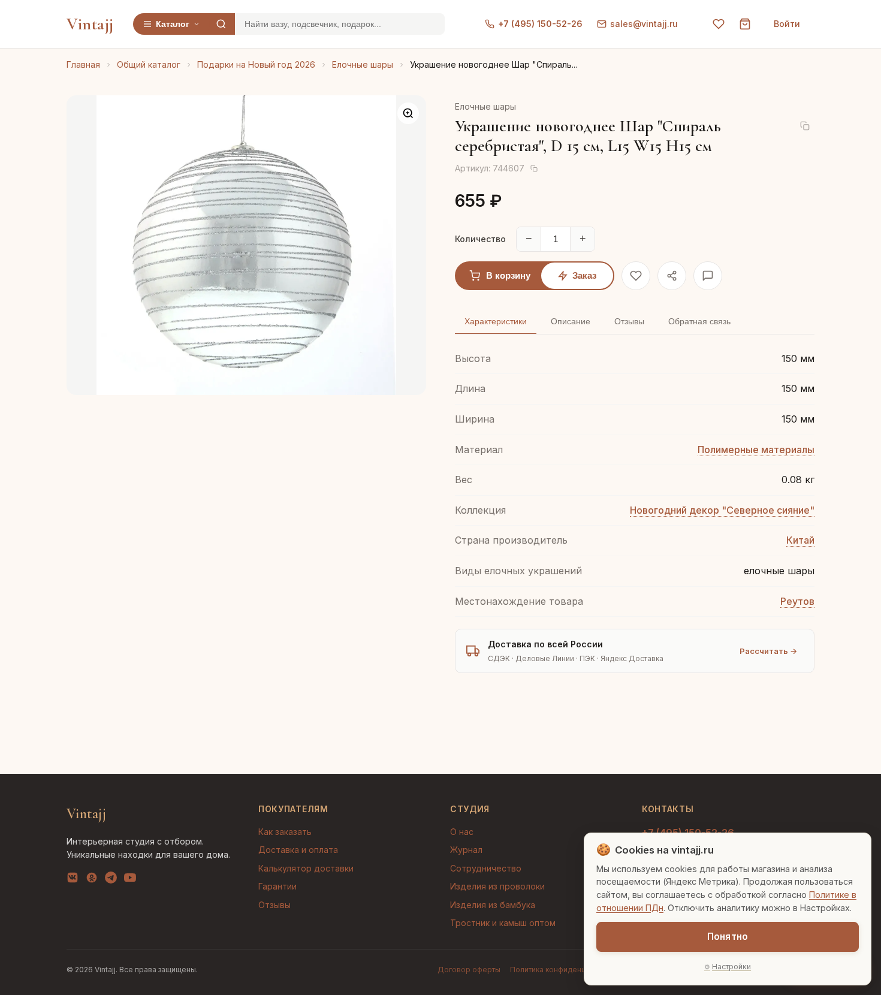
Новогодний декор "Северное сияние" (722, 510)
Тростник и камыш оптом (503, 923)
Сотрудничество (485, 868)
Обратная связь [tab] (699, 321)
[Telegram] (111, 880)
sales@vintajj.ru (644, 24)
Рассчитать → (768, 651)
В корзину (508, 275)
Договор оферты (469, 969)
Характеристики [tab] (495, 321)
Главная (83, 64)
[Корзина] (745, 24)
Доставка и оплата (298, 850)
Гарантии (277, 886)
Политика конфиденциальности (566, 969)
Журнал (466, 850)
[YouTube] (130, 880)
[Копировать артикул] (534, 168)
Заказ (584, 275)
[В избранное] (635, 275)
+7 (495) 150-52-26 (540, 24)
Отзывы (274, 905)
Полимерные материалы (756, 450)
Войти (787, 24)
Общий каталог (148, 64)
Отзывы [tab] (629, 321)
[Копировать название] (804, 125)
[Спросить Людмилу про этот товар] (707, 275)
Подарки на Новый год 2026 (256, 64)
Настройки (731, 966)
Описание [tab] (570, 321)
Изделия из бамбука (492, 905)
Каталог (172, 24)
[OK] (92, 880)
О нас (461, 832)
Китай (800, 540)
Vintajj (90, 24)
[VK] (73, 880)
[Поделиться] (671, 275)
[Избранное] (719, 24)
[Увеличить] (408, 113)
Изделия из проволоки (497, 886)
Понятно (727, 936)
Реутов (797, 601)
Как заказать (285, 832)
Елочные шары (362, 64)
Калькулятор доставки (306, 868)
